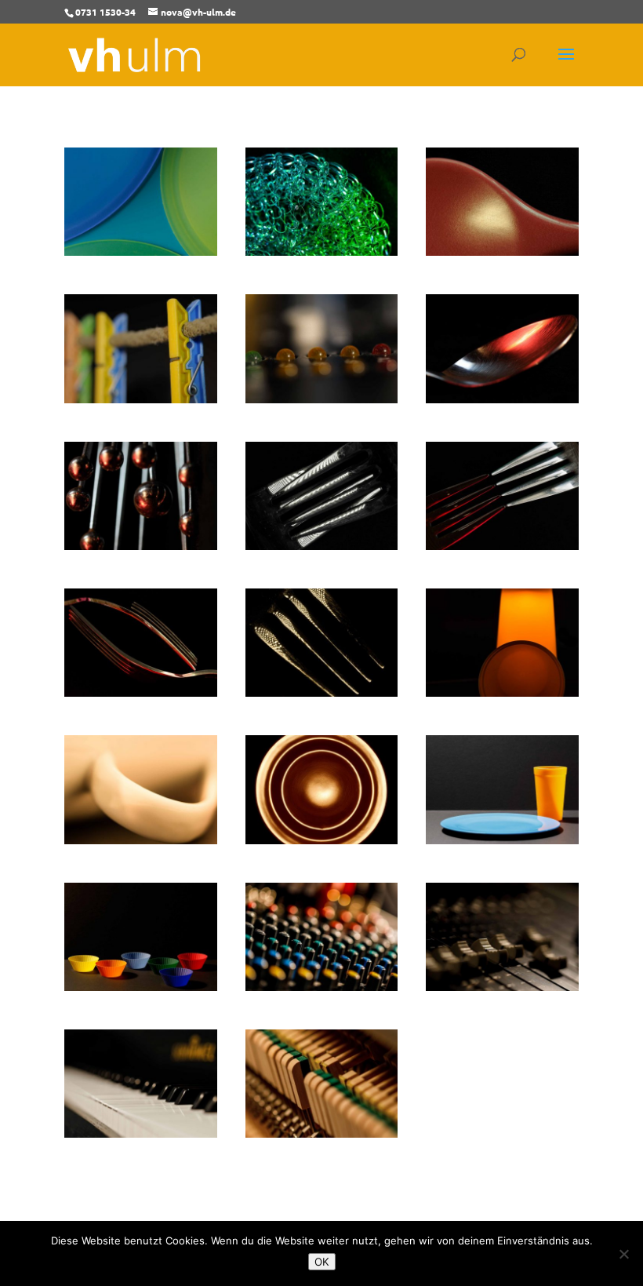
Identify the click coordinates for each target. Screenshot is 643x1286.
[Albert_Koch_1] (140, 251)
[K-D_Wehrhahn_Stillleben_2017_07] (140, 1133)
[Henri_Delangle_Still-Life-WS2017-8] (140, 692)
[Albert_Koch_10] (140, 545)
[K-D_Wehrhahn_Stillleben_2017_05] (502, 986)
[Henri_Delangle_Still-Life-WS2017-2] (321, 545)
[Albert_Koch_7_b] (321, 398)
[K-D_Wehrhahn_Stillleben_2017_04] (321, 986)
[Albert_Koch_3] (321, 251)
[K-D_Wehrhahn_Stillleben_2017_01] (321, 839)
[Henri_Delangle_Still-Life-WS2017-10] (321, 692)
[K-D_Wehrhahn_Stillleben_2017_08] (321, 1133)
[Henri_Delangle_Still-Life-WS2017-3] (502, 545)
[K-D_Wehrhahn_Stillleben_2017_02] (502, 839)
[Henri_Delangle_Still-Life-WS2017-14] (502, 692)
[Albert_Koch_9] (502, 398)
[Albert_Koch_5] (502, 251)
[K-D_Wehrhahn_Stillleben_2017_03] (140, 986)
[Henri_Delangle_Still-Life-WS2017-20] (140, 839)
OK (321, 1261)
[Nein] (623, 1254)
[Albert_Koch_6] (140, 398)
